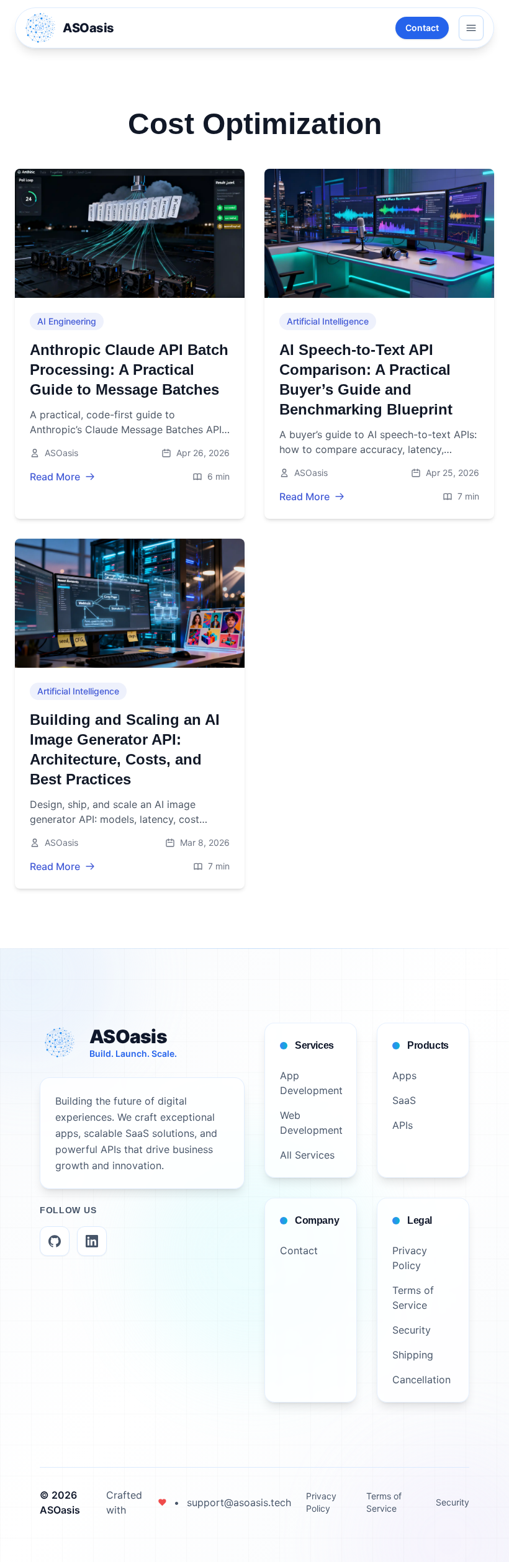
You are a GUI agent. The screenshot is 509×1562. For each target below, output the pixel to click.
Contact (422, 27)
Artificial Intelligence (328, 321)
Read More (55, 476)
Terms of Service (384, 1502)
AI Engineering (66, 321)
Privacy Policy (321, 1502)
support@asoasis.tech (239, 1502)
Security (452, 1502)
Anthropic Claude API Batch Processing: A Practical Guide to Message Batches (129, 369)
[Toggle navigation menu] (471, 28)
